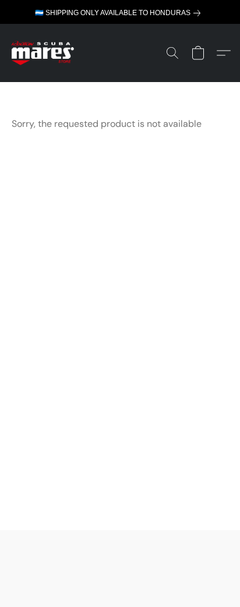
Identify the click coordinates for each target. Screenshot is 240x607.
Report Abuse (120, 561)
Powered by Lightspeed (120, 578)
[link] (120, 13)
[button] (44, 53)
